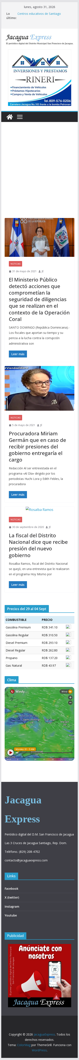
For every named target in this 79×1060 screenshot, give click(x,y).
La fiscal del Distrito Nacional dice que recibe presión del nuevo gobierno (38, 545)
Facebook (11, 889)
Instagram (12, 906)
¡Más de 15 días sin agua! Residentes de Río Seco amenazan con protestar (44, 16)
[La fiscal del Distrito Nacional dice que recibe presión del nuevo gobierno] (40, 510)
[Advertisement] (39, 176)
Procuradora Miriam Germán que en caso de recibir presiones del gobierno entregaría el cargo (37, 446)
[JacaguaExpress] (10, 117)
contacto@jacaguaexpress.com (26, 860)
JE (43, 271)
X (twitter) (12, 897)
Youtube (11, 915)
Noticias (15, 263)
